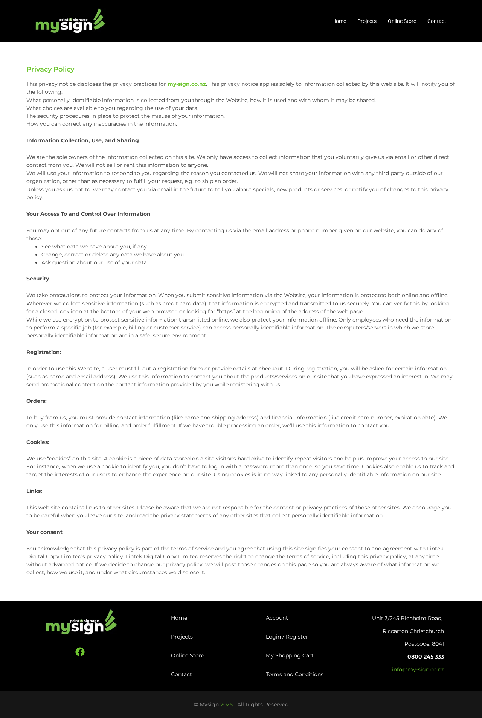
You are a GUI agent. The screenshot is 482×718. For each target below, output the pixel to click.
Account (277, 617)
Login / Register (287, 636)
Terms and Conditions (294, 674)
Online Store (402, 21)
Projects (367, 21)
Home (339, 21)
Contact (436, 21)
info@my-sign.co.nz (418, 669)
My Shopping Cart (290, 655)
